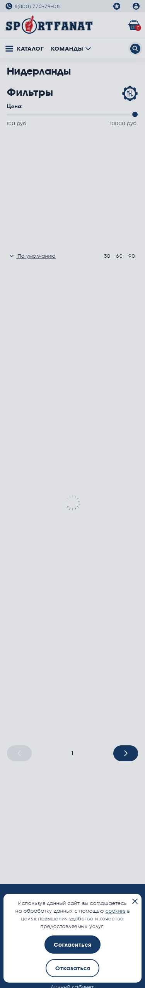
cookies (116, 911)
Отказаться (72, 968)
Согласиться (72, 944)
